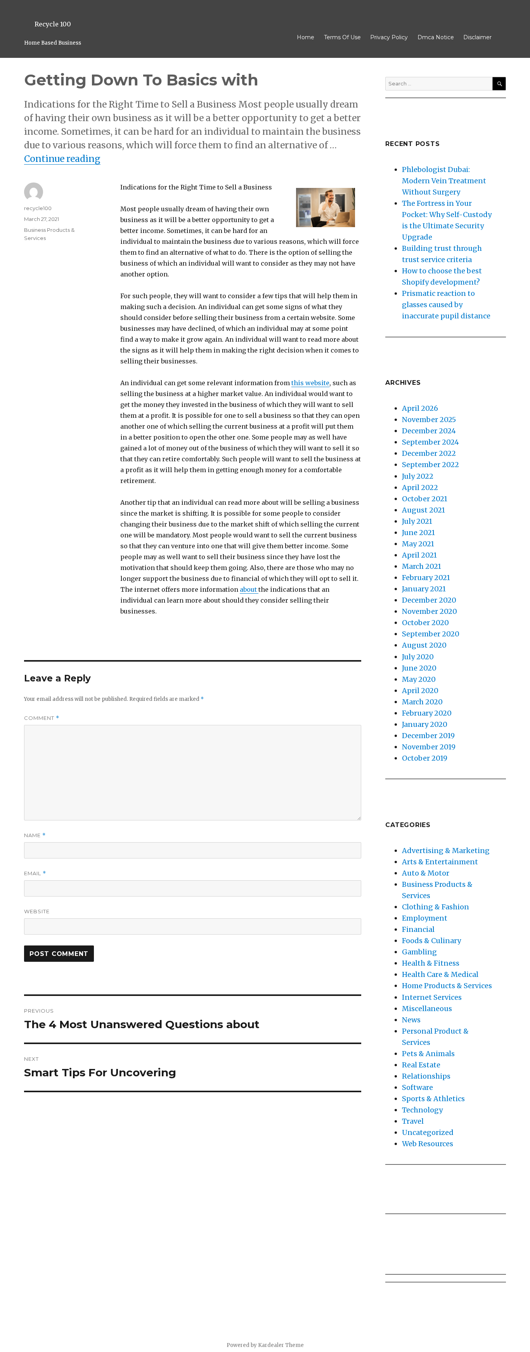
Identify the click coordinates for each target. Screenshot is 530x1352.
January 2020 (424, 724)
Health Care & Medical (440, 974)
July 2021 (417, 521)
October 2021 (424, 498)
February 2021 (426, 577)
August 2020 (424, 645)
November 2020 (429, 611)
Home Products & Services (447, 985)
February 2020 (427, 713)
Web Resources (427, 1143)
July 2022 (417, 476)
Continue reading (62, 158)
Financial (418, 929)
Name (35, 835)
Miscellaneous (427, 1008)
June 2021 (418, 532)
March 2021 (421, 566)
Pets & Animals (428, 1053)
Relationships (426, 1076)
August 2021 (423, 510)
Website (37, 911)
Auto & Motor (425, 873)
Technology (422, 1109)
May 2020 (419, 679)
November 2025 (429, 419)
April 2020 (420, 690)
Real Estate (421, 1064)
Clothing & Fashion (435, 906)
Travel (413, 1121)
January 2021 (424, 588)
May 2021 (418, 543)
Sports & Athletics (433, 1098)
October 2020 (425, 622)
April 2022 (420, 487)
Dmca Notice (435, 37)
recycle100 (38, 208)
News (411, 1019)
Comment (41, 718)
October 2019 (424, 758)
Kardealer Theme (281, 1345)
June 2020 (419, 668)
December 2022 (429, 453)
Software (417, 1087)
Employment (424, 918)
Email (35, 873)
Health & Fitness (430, 963)
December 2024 (429, 430)
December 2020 (429, 600)
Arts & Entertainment (440, 861)
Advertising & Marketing (446, 850)
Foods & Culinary (431, 940)
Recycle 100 (53, 24)
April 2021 (419, 555)
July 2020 (418, 656)
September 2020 (430, 633)
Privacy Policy (389, 37)
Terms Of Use (342, 37)
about (249, 589)
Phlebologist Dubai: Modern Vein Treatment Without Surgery (444, 180)
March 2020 (422, 701)
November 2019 (429, 746)
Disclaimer (477, 37)
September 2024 (430, 442)
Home (305, 37)
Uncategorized (428, 1132)
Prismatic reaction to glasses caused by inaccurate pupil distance (446, 304)
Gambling (419, 951)
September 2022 (430, 464)
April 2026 (420, 408)
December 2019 (428, 735)
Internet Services (432, 997)
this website (310, 383)
